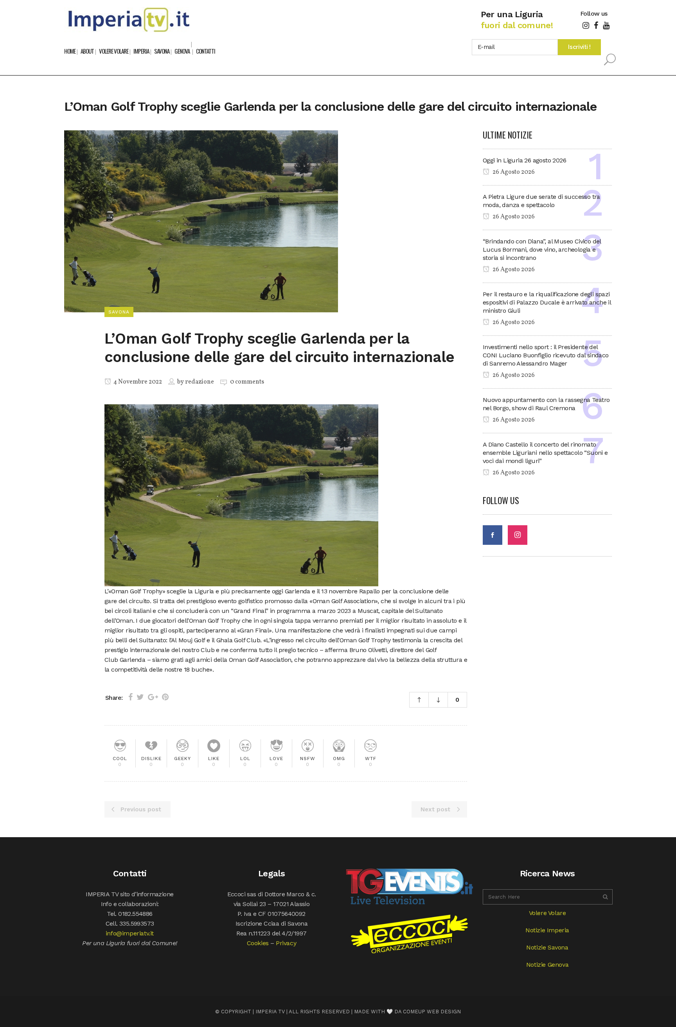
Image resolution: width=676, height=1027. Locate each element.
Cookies (258, 943)
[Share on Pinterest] (165, 697)
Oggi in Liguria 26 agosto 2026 (524, 160)
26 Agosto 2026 (513, 172)
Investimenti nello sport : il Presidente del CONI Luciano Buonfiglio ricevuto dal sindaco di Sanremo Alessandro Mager (546, 355)
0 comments (247, 382)
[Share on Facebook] (130, 697)
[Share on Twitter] (140, 697)
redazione (199, 382)
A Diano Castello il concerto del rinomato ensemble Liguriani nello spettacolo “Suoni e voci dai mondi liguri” (545, 453)
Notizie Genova (547, 964)
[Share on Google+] (153, 697)
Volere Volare (547, 913)
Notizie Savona (547, 947)
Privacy (286, 943)
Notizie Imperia (547, 930)
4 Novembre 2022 (137, 382)
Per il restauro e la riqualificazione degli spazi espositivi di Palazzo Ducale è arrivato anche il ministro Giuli (547, 302)
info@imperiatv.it (130, 933)
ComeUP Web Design (432, 1011)
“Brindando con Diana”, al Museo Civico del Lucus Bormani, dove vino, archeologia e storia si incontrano (542, 249)
